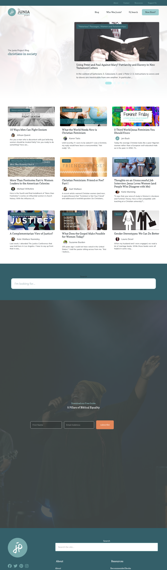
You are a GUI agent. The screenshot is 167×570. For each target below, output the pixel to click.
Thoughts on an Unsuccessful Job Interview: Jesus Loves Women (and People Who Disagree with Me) (135, 183)
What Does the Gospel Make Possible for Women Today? (83, 235)
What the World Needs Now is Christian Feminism (79, 131)
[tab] (108, 83)
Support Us (152, 3)
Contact (126, 3)
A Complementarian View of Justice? (31, 233)
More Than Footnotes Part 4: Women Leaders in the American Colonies (31, 182)
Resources (139, 3)
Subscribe (105, 424)
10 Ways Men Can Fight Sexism (28, 129)
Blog (97, 12)
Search (134, 12)
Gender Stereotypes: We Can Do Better (136, 233)
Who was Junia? (114, 12)
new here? (150, 12)
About (116, 3)
